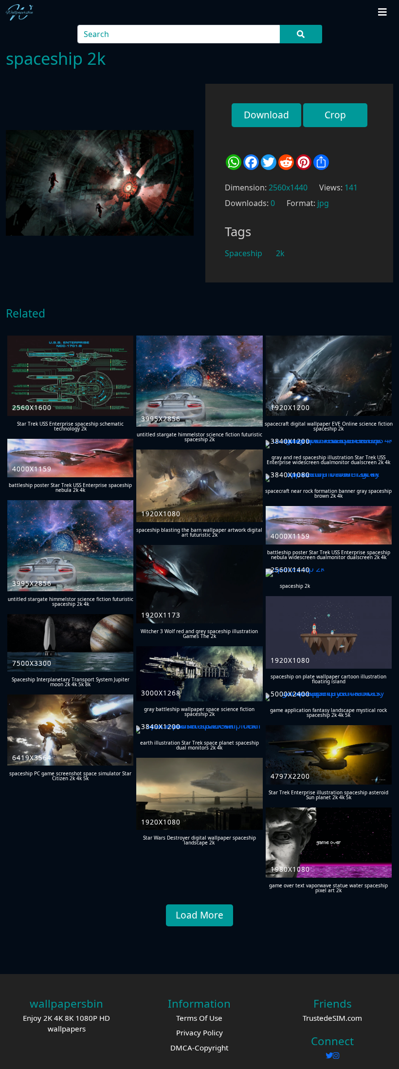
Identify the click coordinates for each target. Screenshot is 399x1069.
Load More (199, 914)
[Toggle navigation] (382, 12)
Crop (335, 114)
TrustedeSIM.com (332, 1018)
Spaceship (243, 253)
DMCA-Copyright (199, 1047)
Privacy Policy (199, 1032)
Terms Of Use (199, 1018)
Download (266, 114)
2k (280, 253)
